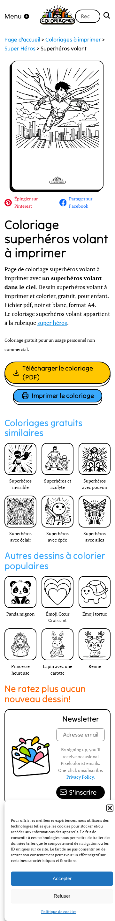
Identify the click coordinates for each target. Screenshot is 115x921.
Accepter (62, 878)
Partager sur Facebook (80, 202)
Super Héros (19, 48)
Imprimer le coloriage (63, 395)
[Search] (107, 16)
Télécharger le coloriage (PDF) (57, 372)
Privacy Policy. (80, 777)
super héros (52, 322)
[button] (110, 808)
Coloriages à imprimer (73, 39)
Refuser (62, 896)
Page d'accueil (22, 39)
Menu (13, 16)
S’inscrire (82, 792)
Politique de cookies (58, 911)
